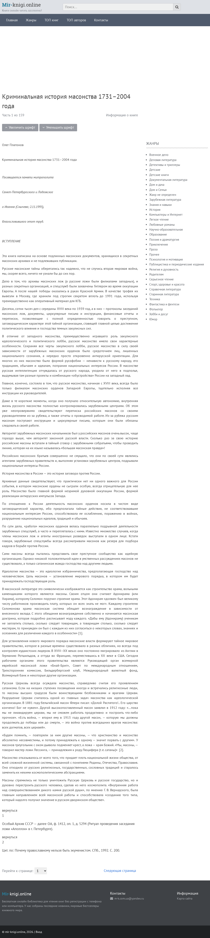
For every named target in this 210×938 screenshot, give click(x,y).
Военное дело (158, 155)
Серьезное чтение (161, 279)
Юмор (153, 319)
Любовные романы (162, 225)
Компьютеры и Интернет (166, 214)
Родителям (156, 274)
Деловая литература (162, 160)
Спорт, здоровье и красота (166, 284)
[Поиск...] (177, 7)
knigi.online (21, 4)
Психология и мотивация (166, 259)
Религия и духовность (163, 269)
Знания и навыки (160, 205)
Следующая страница (120, 870)
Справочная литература (165, 289)
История (154, 210)
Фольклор (156, 309)
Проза (153, 249)
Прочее (154, 254)
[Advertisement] (105, 55)
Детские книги (159, 175)
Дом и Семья (158, 190)
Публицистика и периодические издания (176, 264)
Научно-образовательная (166, 229)
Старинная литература (164, 294)
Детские (154, 170)
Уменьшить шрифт (60, 127)
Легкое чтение (159, 219)
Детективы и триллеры (164, 165)
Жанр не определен (162, 195)
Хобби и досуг (158, 314)
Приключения (158, 244)
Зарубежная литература (165, 200)
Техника (154, 299)
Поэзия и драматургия (164, 239)
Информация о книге (122, 115)
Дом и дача (156, 185)
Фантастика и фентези (164, 304)
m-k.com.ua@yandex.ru (129, 898)
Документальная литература (168, 180)
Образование (158, 234)
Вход (39, 932)
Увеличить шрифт (22, 127)
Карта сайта (184, 898)
